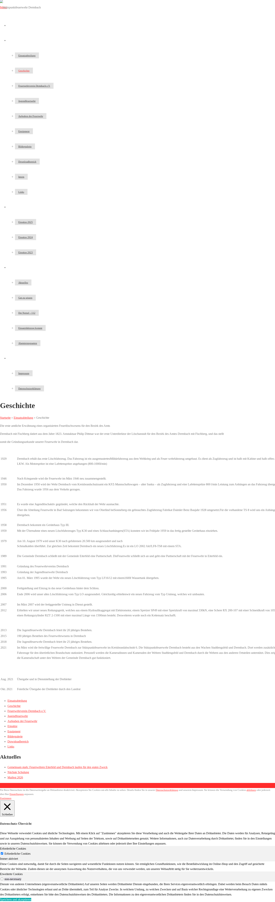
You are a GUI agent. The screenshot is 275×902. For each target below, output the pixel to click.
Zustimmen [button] (5, 798)
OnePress (68, 785)
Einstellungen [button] (17, 794)
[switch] (2, 879)
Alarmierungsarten (27, 343)
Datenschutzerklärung (29, 388)
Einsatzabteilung (27, 55)
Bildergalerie (25, 146)
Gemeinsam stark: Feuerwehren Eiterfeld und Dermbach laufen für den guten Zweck (57, 767)
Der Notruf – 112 (26, 312)
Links (21, 192)
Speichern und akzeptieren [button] (15, 899)
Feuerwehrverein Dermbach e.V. (34, 85)
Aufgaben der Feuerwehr (30, 116)
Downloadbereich (27, 161)
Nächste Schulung (18, 772)
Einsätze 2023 (25, 252)
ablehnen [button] (251, 790)
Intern (21, 176)
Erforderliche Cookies (17, 853)
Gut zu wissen (25, 297)
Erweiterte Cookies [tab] (11, 874)
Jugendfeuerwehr (27, 101)
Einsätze (12, 207)
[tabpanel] (137, 866)
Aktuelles (23, 282)
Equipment (24, 131)
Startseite (12, 25)
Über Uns (13, 40)
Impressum (23, 373)
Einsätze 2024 (25, 237)
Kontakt (12, 358)
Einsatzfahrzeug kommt (30, 328)
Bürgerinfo (13, 267)
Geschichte (24, 70)
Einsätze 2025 (25, 222)
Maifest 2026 (15, 777)
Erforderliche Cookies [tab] (13, 848)
